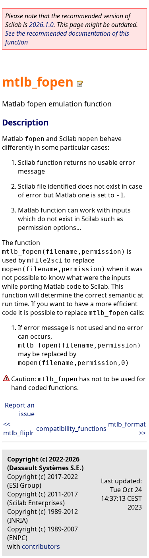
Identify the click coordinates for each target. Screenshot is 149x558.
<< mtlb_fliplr (18, 428)
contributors (41, 546)
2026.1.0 (41, 24)
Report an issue (20, 409)
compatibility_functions (71, 428)
